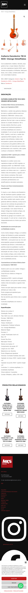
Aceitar (14, 578)
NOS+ (10, 81)
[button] (25, 562)
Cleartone (3, 493)
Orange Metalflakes (18, 81)
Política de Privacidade (18, 590)
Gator (2, 498)
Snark (2, 509)
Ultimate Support (5, 510)
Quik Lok (3, 505)
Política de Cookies (8, 590)
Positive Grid (4, 503)
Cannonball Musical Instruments (9, 491)
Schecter (3, 507)
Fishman (3, 496)
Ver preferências (14, 587)
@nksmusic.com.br (8, 544)
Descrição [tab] (7, 88)
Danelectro (4, 81)
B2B (2, 483)
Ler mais (7, 414)
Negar (14, 583)
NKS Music (4, 471)
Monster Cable (4, 500)
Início (2, 9)
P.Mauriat (3, 502)
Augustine (3, 489)
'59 (24, 79)
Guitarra (7, 9)
